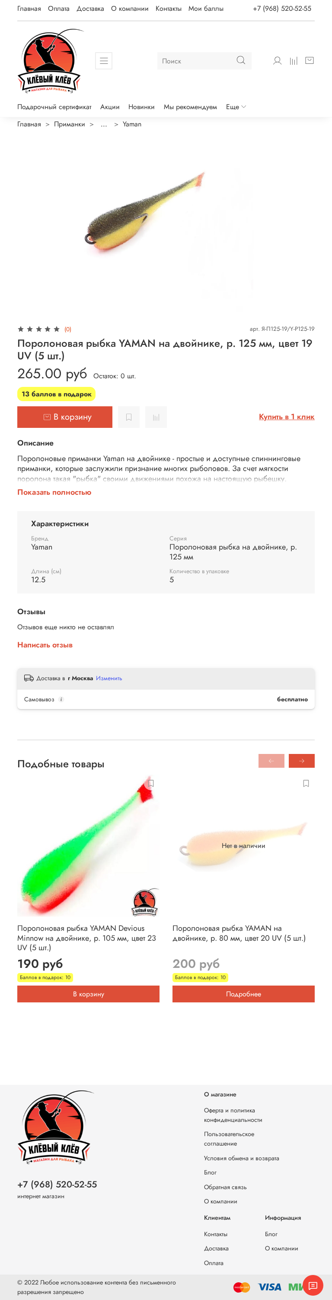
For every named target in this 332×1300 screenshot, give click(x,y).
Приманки (69, 124)
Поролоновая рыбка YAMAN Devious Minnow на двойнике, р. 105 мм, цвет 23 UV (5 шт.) (86, 938)
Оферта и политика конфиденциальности (233, 1115)
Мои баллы (205, 8)
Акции (110, 107)
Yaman (132, 124)
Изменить (109, 678)
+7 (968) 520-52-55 (282, 8)
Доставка (90, 8)
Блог (210, 1172)
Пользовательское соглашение (229, 1139)
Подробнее (243, 994)
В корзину (88, 994)
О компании (130, 8)
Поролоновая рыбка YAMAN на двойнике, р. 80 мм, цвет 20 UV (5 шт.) (239, 933)
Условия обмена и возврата (241, 1158)
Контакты (169, 8)
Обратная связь (225, 1187)
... (104, 124)
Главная (29, 8)
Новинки (141, 107)
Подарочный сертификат (54, 107)
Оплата (59, 8)
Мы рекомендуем (190, 107)
